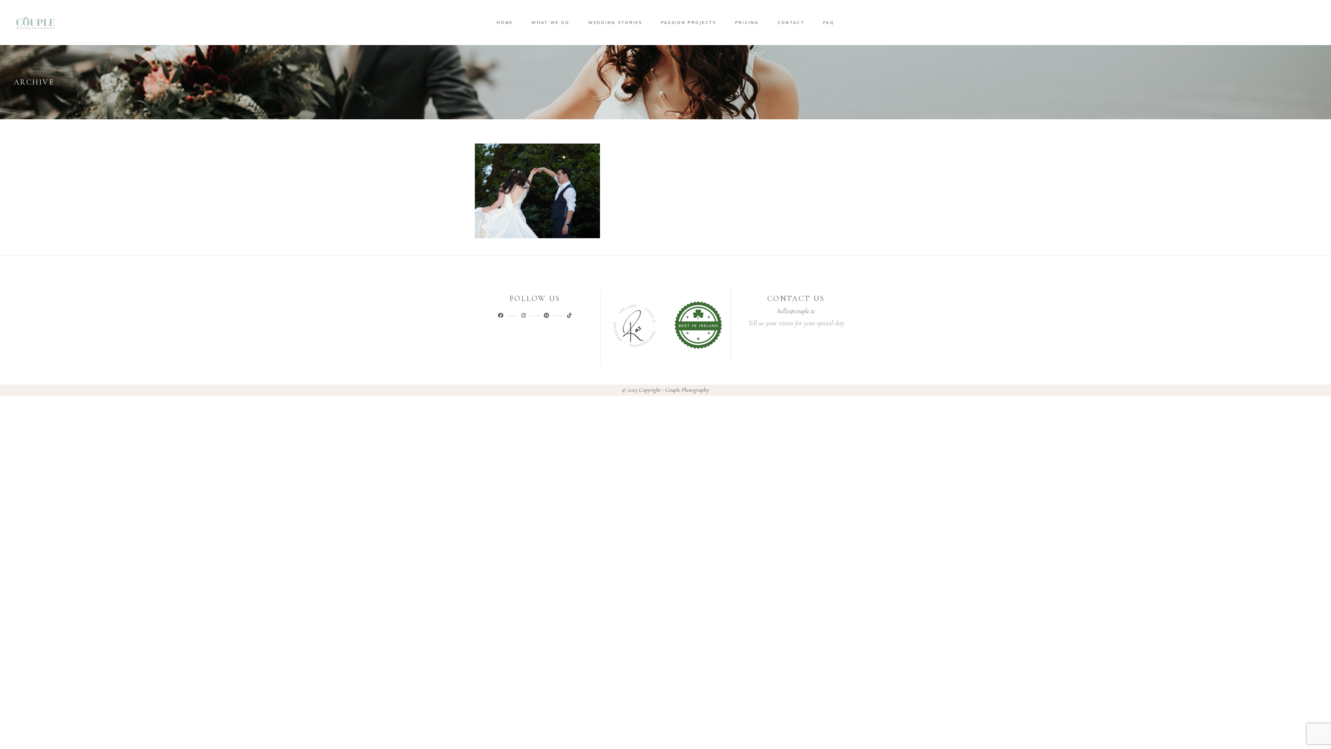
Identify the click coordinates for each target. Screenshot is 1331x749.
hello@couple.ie (796, 311)
